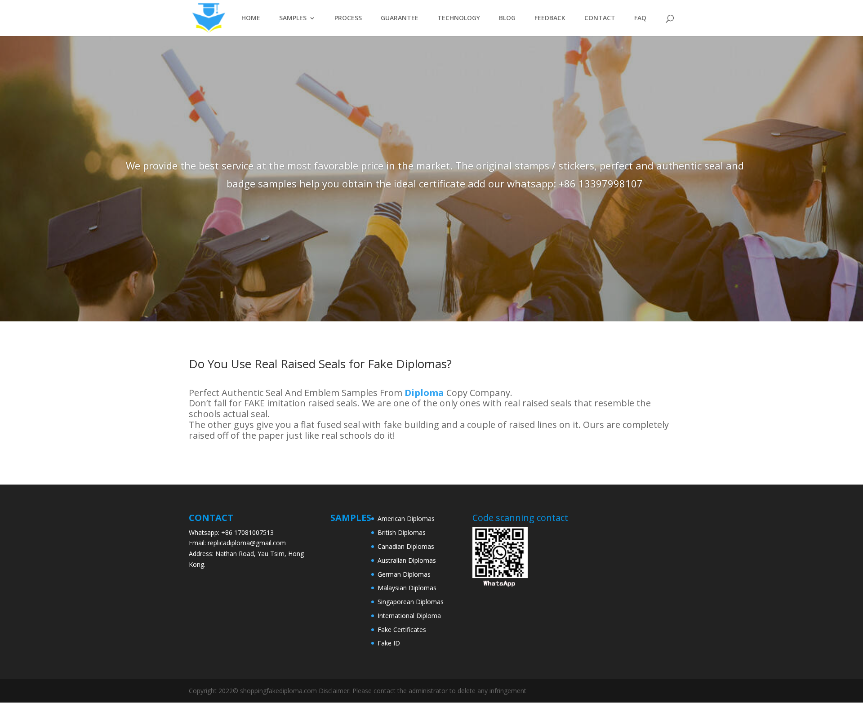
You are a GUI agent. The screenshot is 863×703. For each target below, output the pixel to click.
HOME (250, 18)
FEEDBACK (549, 18)
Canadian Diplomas (406, 546)
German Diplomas (404, 574)
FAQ (640, 18)
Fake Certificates (402, 629)
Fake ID (389, 643)
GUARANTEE (399, 18)
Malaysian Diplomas (407, 587)
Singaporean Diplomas (411, 601)
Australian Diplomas (407, 560)
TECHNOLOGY (458, 18)
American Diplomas (406, 518)
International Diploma (409, 615)
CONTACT (599, 18)
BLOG (507, 18)
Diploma (423, 393)
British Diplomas (402, 532)
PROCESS (348, 18)
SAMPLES (293, 18)
